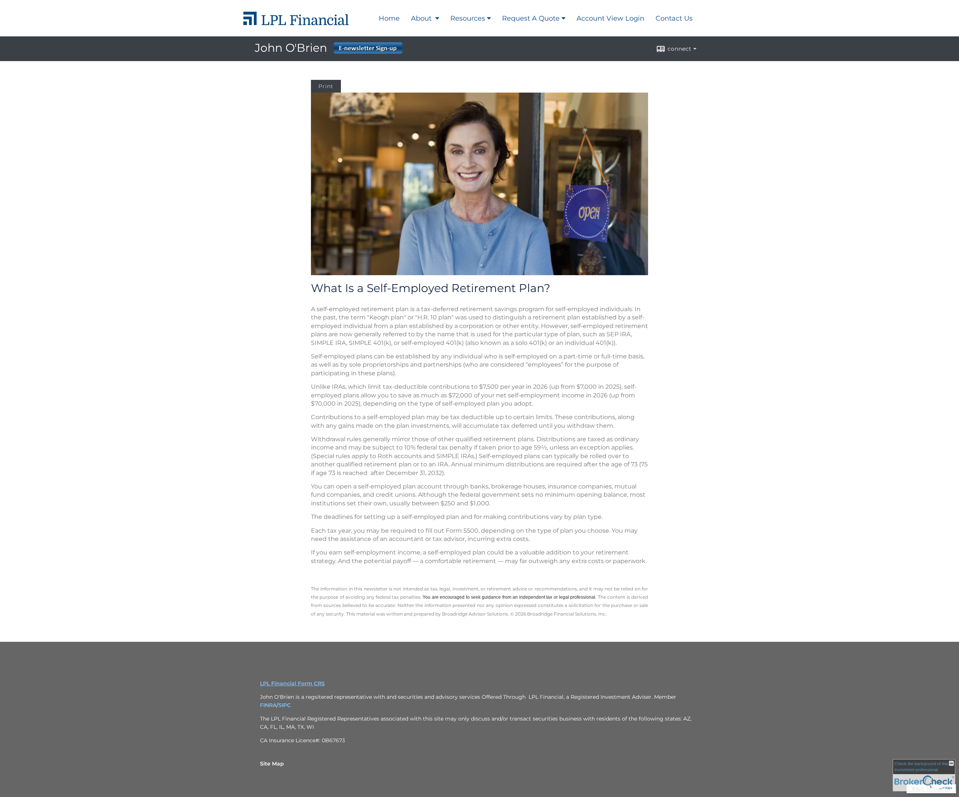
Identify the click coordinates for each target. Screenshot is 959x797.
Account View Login (610, 18)
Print (325, 86)
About (422, 18)
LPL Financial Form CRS (292, 683)
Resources (467, 18)
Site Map (272, 763)
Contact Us (674, 18)
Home (389, 18)
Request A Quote (531, 18)
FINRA (268, 705)
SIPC (284, 705)
